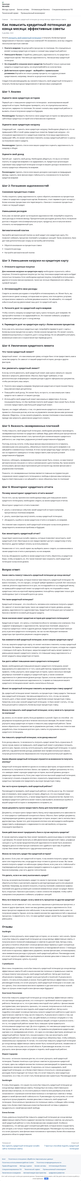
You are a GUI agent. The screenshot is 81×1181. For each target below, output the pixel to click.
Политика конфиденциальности (48, 1162)
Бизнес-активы (23, 9)
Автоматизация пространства (34, 1173)
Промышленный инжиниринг (33, 13)
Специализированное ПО (62, 9)
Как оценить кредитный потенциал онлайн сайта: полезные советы (21, 1146)
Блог (4, 1159)
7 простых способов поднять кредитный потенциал (61, 1146)
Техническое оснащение (11, 1173)
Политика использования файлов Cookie (18, 1162)
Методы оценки (8, 9)
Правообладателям (9, 1166)
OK (46, 1178)
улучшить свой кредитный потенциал (24, 37)
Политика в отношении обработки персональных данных (30, 1159)
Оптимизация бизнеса (40, 9)
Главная (5, 19)
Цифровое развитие (56, 1173)
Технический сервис (10, 13)
